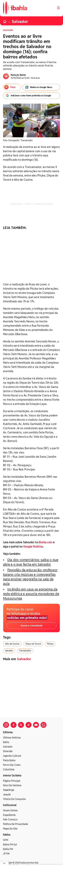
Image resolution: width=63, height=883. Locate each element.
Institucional (9, 805)
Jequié (7, 794)
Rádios (6, 834)
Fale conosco (10, 819)
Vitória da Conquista (14, 799)
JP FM (6, 853)
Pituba (50, 643)
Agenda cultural (12, 755)
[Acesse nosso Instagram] (6, 725)
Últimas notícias (12, 737)
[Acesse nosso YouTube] (36, 725)
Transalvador (25, 650)
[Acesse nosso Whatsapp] (43, 725)
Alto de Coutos (12, 643)
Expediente (9, 815)
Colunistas (8, 769)
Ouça (12, 87)
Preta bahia (9, 760)
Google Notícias (33, 546)
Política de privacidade (15, 824)
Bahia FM (8, 849)
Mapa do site (10, 828)
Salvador (20, 21)
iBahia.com (45, 542)
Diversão (8, 751)
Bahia (6, 742)
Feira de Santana (12, 785)
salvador (9, 650)
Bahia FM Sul (10, 844)
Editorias (8, 732)
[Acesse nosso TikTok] (28, 725)
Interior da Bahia (12, 775)
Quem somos (10, 810)
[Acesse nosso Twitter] (21, 725)
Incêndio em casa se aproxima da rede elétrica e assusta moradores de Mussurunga (31, 593)
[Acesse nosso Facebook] (14, 725)
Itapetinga (8, 790)
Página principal (11, 780)
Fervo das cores (11, 765)
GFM (5, 840)
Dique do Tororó (33, 643)
